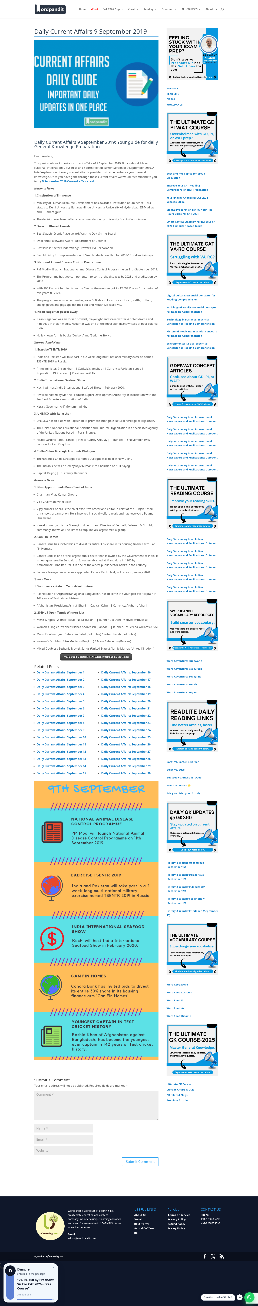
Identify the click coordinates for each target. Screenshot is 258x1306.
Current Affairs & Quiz (180, 1089)
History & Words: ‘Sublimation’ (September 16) (186, 901)
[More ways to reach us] (240, 1297)
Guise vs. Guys (176, 769)
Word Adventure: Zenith (182, 684)
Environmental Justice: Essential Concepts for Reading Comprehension (191, 345)
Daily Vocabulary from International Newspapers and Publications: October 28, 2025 (191, 444)
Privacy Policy (177, 1219)
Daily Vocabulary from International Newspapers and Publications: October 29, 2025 (191, 468)
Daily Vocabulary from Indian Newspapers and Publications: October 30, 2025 (191, 553)
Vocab (131, 9)
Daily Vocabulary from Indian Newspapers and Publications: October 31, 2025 (191, 541)
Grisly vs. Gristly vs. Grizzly (183, 793)
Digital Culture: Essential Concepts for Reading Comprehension (191, 297)
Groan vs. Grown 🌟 (179, 785)
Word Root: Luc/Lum (179, 992)
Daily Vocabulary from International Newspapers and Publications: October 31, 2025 (191, 419)
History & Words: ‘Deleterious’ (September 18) (185, 877)
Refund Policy (176, 1224)
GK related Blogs (177, 1095)
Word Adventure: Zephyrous (184, 668)
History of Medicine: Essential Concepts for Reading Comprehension (192, 333)
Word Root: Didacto (179, 1016)
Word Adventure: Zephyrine (184, 676)
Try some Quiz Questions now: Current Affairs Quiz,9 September (95, 656)
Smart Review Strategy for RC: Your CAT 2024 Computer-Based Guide (192, 224)
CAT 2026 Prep (111, 9)
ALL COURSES (189, 9)
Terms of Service (179, 1215)
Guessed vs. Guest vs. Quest (185, 777)
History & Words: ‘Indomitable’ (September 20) (186, 889)
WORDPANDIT (175, 104)
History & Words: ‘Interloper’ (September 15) (192, 913)
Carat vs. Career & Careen (183, 762)
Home (82, 9)
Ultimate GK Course (179, 1084)
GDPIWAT (172, 88)
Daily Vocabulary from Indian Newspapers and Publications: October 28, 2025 (191, 565)
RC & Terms (142, 1224)
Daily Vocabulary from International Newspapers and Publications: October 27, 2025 (191, 456)
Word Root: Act (176, 1008)
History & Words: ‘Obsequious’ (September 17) (185, 865)
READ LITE (173, 94)
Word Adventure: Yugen (182, 692)
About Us (211, 9)
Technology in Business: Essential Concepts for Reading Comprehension (191, 321)
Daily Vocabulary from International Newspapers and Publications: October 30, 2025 (191, 432)
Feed (95, 9)
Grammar (168, 9)
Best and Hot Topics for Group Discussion (186, 175)
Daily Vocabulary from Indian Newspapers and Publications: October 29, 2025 (191, 589)
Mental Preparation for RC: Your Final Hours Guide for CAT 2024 (190, 212)
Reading (149, 9)
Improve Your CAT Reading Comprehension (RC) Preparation (187, 187)
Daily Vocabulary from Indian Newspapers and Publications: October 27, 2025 (191, 578)
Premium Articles (177, 1100)
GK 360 (171, 99)
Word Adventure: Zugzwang (184, 661)
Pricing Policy (176, 1228)
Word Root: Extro (177, 984)
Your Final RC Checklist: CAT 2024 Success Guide (187, 200)
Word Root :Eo (175, 1000)
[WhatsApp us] (249, 1297)
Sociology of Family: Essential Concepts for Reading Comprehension (192, 309)
